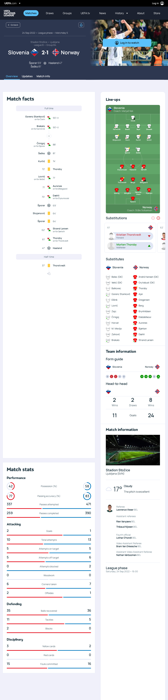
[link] (31, 13)
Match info (43, 76)
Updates (27, 76)
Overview (12, 76)
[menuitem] (31, 13)
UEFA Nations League (9, 13)
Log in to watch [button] (129, 42)
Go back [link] (14, 24)
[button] (121, 13)
